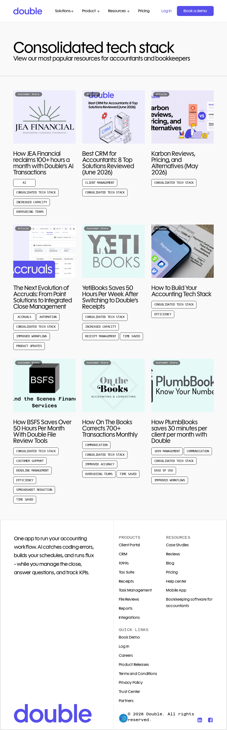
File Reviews (129, 599)
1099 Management (167, 451)
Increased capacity (31, 202)
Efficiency (162, 314)
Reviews (173, 554)
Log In (124, 646)
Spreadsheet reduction (34, 489)
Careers (126, 655)
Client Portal (129, 545)
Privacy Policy (131, 682)
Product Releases (134, 664)
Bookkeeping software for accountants (189, 602)
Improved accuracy (99, 464)
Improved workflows (31, 336)
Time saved (131, 336)
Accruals (24, 317)
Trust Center (129, 691)
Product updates (29, 346)
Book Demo (129, 637)
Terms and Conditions (138, 673)
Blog (170, 563)
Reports (125, 608)
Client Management (99, 182)
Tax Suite (126, 572)
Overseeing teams (30, 211)
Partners (126, 700)
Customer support (30, 461)
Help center (176, 581)
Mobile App (176, 590)
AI (24, 182)
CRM (123, 554)
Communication (96, 445)
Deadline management (32, 470)
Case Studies (177, 545)
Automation (48, 317)
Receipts (126, 581)
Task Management (135, 590)
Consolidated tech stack (36, 192)
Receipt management (100, 336)
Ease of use (163, 470)
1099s (124, 563)
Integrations (129, 617)
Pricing (172, 572)
